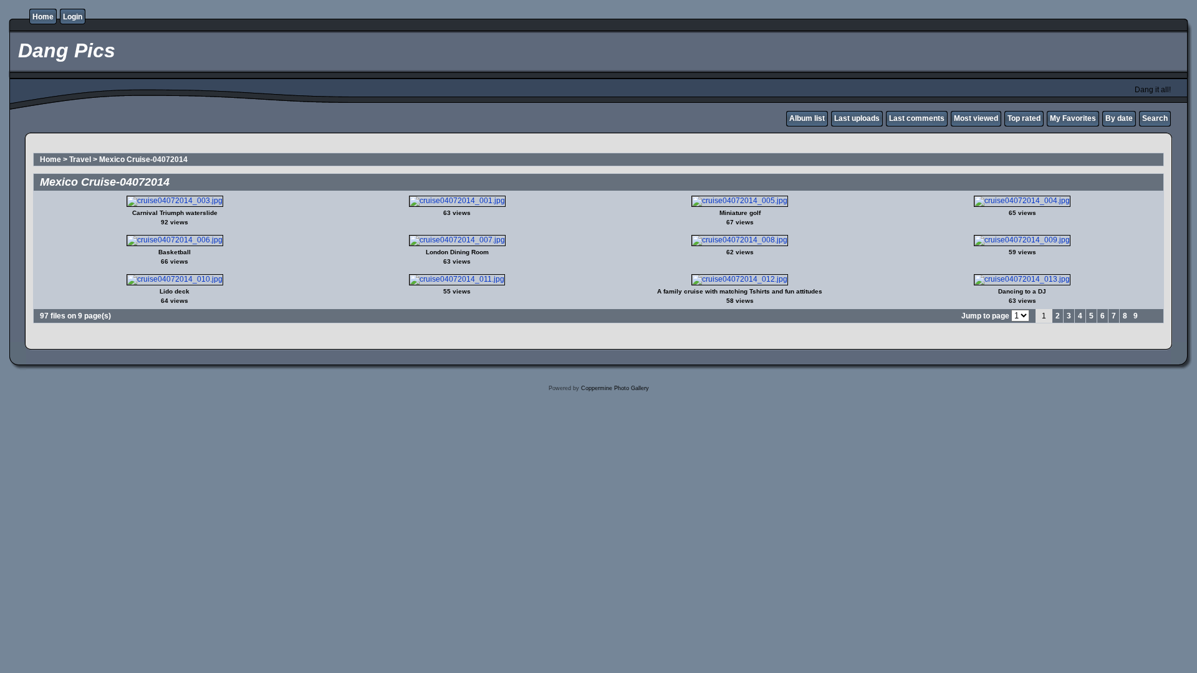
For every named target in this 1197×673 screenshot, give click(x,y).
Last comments (917, 118)
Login (72, 16)
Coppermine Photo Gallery (615, 388)
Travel (80, 159)
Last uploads (857, 118)
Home (43, 16)
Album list (807, 118)
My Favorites (1073, 118)
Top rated (1024, 118)
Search (1155, 118)
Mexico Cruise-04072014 (143, 159)
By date (1119, 118)
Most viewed (976, 118)
